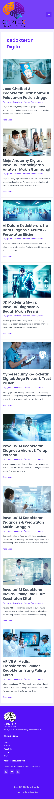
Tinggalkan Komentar (12, 102)
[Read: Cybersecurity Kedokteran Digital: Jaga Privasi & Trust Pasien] (27, 355)
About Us (8, 749)
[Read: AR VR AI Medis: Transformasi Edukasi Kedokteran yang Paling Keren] (27, 643)
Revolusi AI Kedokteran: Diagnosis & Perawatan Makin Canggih (23, 522)
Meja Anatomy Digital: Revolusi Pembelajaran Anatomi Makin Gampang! (26, 165)
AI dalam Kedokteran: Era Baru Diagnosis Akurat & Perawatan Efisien (25, 230)
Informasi (26, 102)
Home (6, 742)
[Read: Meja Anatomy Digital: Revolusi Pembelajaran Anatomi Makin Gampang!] (27, 142)
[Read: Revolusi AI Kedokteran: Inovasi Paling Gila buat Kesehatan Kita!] (27, 571)
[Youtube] (12, 772)
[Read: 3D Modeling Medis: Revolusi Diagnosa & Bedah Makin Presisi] (27, 281)
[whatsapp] (18, 772)
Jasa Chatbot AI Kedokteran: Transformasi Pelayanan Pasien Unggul (26, 93)
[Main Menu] (48, 14)
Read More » (8, 119)
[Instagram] (6, 772)
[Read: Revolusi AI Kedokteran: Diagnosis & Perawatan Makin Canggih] (27, 499)
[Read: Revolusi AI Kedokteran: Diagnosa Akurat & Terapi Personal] (27, 427)
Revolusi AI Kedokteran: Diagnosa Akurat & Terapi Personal (25, 450)
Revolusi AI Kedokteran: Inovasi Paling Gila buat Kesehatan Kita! (24, 594)
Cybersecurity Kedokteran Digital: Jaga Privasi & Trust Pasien (27, 379)
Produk (7, 745)
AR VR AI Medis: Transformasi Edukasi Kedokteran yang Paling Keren (24, 668)
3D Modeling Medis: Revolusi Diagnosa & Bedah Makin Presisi (21, 307)
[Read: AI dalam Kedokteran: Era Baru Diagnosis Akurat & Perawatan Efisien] (27, 210)
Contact (7, 752)
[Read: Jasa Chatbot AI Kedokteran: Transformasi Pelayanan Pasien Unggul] (27, 71)
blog (6, 755)
